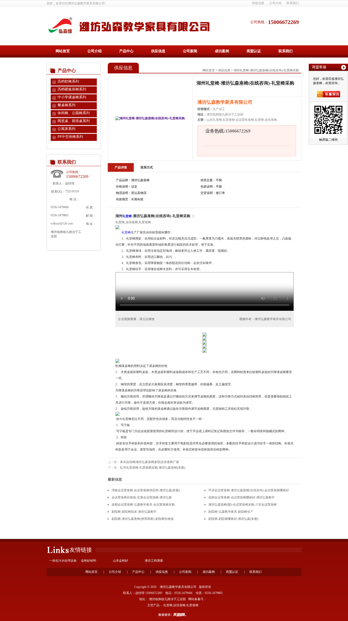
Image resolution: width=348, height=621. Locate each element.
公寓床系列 (66, 129)
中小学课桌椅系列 (72, 97)
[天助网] (174, 614)
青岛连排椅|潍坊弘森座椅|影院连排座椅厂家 (149, 462)
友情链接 (81, 550)
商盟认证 (254, 51)
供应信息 (258, 3)
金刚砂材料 (88, 560)
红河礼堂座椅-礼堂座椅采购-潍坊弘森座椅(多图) (152, 467)
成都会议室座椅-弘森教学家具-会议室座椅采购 (143, 504)
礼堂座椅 (145, 222)
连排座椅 (132, 222)
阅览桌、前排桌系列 (74, 121)
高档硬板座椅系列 (72, 89)
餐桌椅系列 (66, 105)
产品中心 (126, 51)
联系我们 (293, 3)
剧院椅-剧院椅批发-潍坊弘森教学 (134, 511)
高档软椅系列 (68, 81)
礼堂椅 (127, 216)
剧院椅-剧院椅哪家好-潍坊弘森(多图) (233, 519)
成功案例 (222, 51)
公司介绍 (275, 3)
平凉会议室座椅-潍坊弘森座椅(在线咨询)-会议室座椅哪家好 (248, 490)
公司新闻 (190, 51)
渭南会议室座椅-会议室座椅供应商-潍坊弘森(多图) (146, 490)
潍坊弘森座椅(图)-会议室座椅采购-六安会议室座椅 (242, 504)
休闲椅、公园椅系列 (74, 113)
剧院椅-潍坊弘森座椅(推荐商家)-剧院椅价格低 (143, 519)
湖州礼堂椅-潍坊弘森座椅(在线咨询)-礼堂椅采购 (266, 70)
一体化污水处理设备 (63, 560)
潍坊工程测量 (154, 560)
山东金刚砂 (120, 560)
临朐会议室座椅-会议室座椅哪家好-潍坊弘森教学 (241, 497)
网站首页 (63, 51)
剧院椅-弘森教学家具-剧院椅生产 (230, 511)
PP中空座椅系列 (70, 137)
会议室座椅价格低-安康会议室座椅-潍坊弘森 (142, 497)
